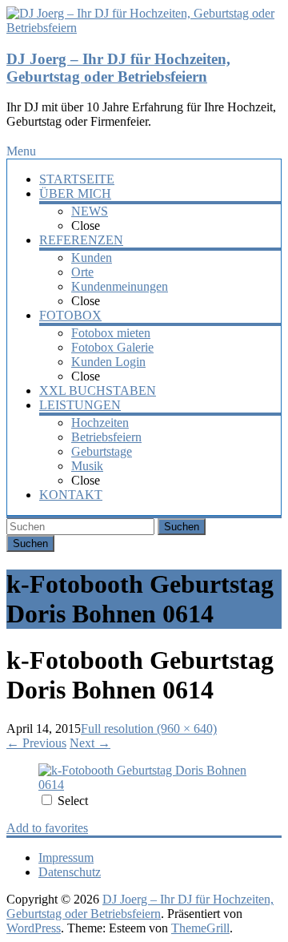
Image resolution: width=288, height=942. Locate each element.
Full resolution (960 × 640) (149, 728)
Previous (36, 743)
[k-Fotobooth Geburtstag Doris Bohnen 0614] (144, 784)
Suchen (181, 527)
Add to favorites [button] (47, 828)
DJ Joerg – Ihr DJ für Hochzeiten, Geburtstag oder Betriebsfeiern (118, 67)
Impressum (66, 857)
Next (90, 743)
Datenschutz (69, 872)
